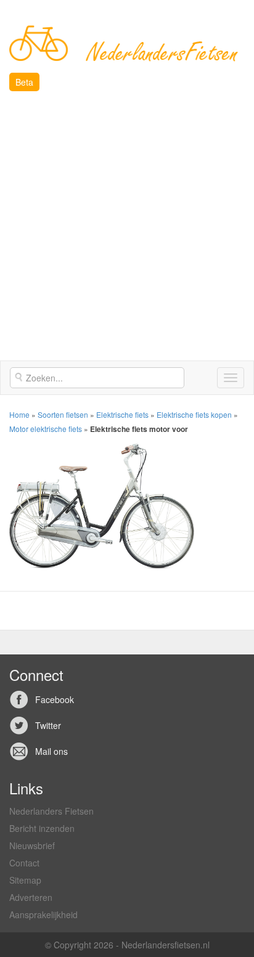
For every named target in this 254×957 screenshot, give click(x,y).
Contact (24, 863)
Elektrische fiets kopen (194, 414)
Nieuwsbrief (32, 845)
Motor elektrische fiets (45, 428)
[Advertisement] (127, 227)
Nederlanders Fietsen (51, 811)
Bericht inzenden (42, 828)
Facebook (54, 699)
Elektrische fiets (122, 414)
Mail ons (51, 751)
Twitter (48, 725)
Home (19, 414)
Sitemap (25, 880)
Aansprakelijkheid (43, 914)
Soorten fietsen (63, 414)
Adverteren (30, 897)
